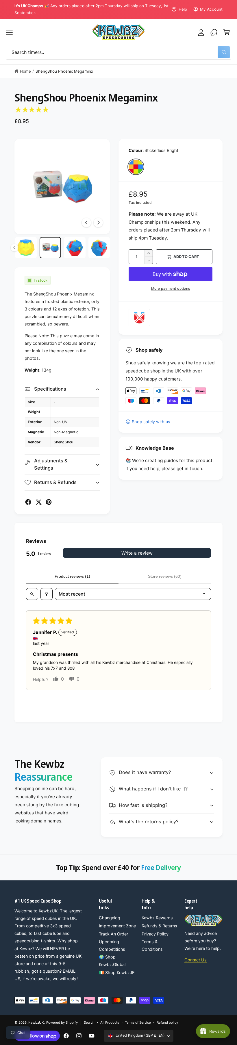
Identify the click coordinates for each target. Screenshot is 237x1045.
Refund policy (167, 1022)
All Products (109, 1022)
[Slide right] (98, 222)
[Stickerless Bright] (136, 167)
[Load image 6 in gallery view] (99, 248)
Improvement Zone (117, 926)
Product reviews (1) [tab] (72, 576)
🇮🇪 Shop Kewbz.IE (117, 972)
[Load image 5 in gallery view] (75, 248)
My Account (211, 9)
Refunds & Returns (159, 926)
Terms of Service (138, 1022)
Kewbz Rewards (157, 917)
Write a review (137, 553)
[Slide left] (86, 222)
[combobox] (118, 52)
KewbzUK (36, 1022)
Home (25, 71)
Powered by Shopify (61, 1022)
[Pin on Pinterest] (48, 502)
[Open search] (32, 594)
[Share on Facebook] (28, 502)
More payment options (170, 288)
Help (183, 9)
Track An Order (113, 934)
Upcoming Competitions (112, 945)
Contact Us (195, 960)
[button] (9, 32)
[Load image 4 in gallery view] (50, 248)
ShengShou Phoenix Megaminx (64, 71)
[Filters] (46, 594)
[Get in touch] (214, 32)
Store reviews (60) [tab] (165, 576)
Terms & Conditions (152, 945)
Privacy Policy (155, 934)
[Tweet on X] (38, 502)
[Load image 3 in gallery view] (26, 248)
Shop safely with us (151, 421)
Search (89, 1022)
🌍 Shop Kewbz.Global (112, 960)
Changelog (109, 917)
